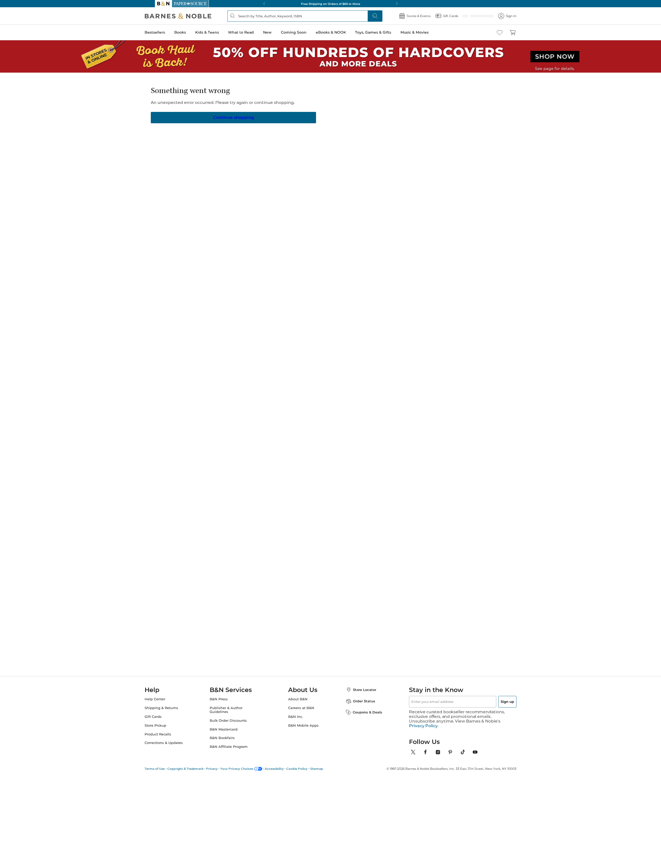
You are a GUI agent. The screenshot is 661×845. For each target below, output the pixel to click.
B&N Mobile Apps (303, 730)
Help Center (165, 704)
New (277, 32)
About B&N (298, 704)
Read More (215, 283)
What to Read (251, 32)
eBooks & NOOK (341, 32)
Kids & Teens (217, 32)
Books (190, 32)
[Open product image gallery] (216, 141)
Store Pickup (166, 730)
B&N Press (224, 704)
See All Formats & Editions (432, 116)
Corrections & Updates (174, 747)
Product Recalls (168, 739)
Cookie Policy (307, 769)
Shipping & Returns (171, 713)
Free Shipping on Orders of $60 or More (330, 3)
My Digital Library (413, 145)
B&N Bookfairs (227, 742)
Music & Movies (425, 32)
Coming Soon (304, 32)
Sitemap (326, 769)
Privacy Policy (423, 726)
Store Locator (359, 694)
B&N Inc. (295, 721)
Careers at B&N (301, 713)
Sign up (495, 706)
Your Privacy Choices (247, 769)
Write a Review (298, 106)
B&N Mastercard (229, 734)
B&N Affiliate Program (234, 751)
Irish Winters (302, 99)
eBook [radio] (330, 128)
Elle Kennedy (217, 429)
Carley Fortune (431, 424)
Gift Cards (163, 721)
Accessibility (284, 769)
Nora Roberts (345, 424)
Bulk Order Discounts (233, 725)
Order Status (359, 706)
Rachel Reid (301, 429)
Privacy (222, 769)
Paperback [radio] (300, 128)
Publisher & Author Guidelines (231, 714)
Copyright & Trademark (196, 769)
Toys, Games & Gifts (383, 32)
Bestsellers (165, 32)
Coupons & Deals (362, 717)
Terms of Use (165, 769)
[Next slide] (455, 381)
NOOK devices (338, 146)
